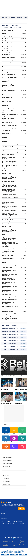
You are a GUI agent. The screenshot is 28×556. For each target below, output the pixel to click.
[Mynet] (22, 541)
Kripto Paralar (14, 441)
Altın (14, 433)
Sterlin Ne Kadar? (6, 481)
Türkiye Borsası (23, 529)
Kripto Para (9, 523)
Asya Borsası (22, 527)
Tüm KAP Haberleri (21, 352)
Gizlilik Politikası (12, 515)
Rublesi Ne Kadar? (7, 484)
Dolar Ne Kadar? (6, 475)
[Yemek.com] (21, 545)
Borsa (2, 521)
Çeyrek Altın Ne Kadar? (8, 460)
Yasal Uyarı (19, 515)
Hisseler (5, 441)
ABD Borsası (22, 523)
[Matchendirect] (15, 541)
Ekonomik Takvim (14, 450)
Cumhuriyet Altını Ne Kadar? (9, 469)
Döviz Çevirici (22, 441)
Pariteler (8, 529)
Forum (7, 515)
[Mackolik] (7, 541)
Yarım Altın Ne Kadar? (7, 463)
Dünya (21, 521)
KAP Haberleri (6, 450)
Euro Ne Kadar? (6, 478)
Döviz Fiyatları (9, 527)
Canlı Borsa (6, 433)
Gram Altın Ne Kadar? (7, 457)
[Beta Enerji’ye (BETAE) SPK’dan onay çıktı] (14, 365)
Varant (2, 527)
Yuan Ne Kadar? (6, 487)
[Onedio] (6, 545)
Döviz (22, 433)
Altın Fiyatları (9, 525)
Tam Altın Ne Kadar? (7, 466)
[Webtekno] (13, 545)
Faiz (13, 523)
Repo (14, 529)
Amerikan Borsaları (16, 521)
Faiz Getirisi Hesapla (22, 450)
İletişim (2, 515)
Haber (2, 529)
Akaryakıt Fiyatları (23, 530)
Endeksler (3, 525)
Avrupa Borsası (23, 525)
